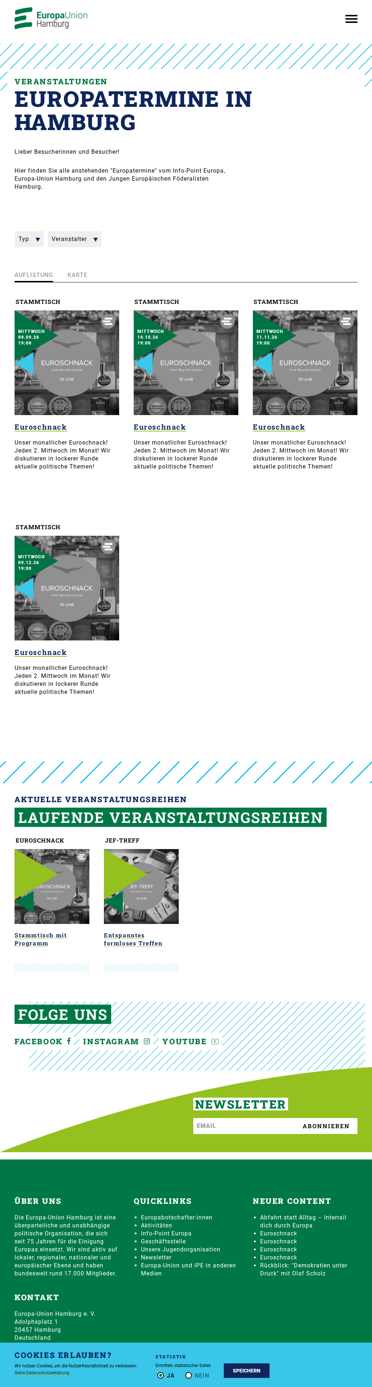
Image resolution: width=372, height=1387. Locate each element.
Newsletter (156, 1257)
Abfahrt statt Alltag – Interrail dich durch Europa (303, 1221)
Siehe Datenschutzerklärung (42, 1372)
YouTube (186, 1041)
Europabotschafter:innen (177, 1217)
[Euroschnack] (67, 362)
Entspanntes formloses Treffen (133, 939)
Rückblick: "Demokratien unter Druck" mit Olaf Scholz (303, 1269)
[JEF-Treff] (141, 886)
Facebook (40, 1041)
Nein (202, 1375)
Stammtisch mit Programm (41, 939)
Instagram (112, 1041)
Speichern (246, 1371)
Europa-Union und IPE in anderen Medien (188, 1269)
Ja (171, 1375)
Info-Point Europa (166, 1233)
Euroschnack (41, 426)
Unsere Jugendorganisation (181, 1249)
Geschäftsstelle (163, 1241)
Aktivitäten (156, 1225)
